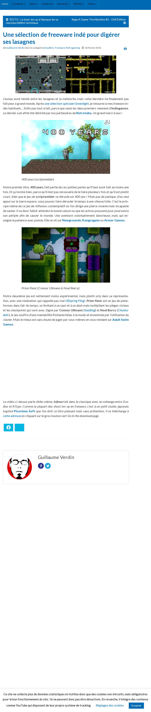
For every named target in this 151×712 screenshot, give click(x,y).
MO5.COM (78, 4)
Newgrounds (71, 220)
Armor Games (114, 220)
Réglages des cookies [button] (110, 705)
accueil (5, 4)
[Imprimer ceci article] (125, 48)
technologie (62, 4)
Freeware (60, 47)
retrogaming (18, 4)
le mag (91, 4)
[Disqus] (66, 541)
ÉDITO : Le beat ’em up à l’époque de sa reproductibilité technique (32, 21)
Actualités (48, 47)
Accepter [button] (136, 705)
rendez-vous (47, 4)
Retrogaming (73, 47)
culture (32, 4)
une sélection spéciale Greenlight (67, 103)
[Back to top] (142, 703)
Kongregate (91, 220)
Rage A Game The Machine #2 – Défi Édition (99, 19)
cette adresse (12, 416)
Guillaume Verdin (15, 47)
